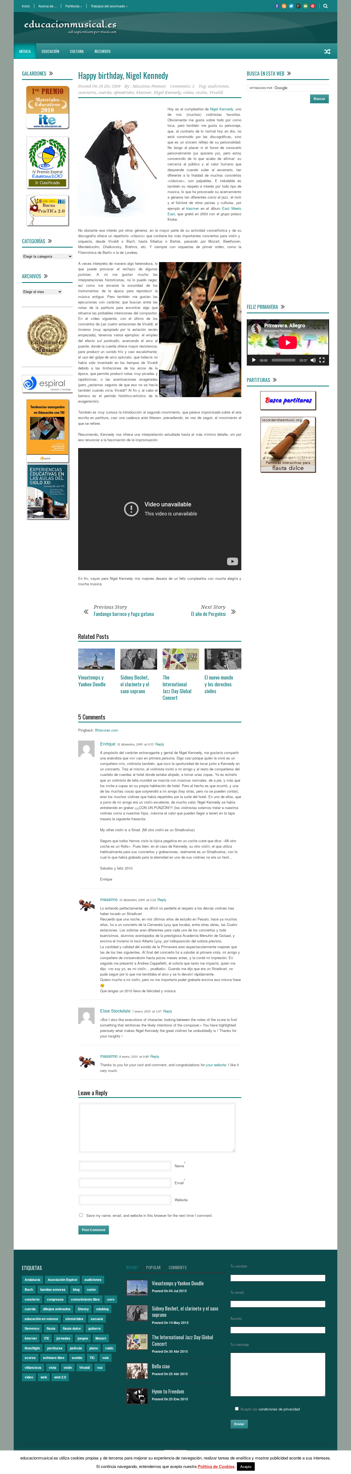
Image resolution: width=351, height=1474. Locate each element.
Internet (31, 1338)
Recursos (103, 51)
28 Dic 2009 (109, 86)
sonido (77, 1357)
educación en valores (41, 1318)
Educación (50, 51)
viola (52, 1367)
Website (181, 1199)
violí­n (201, 92)
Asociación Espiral (62, 1279)
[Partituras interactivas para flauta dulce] (288, 470)
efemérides (124, 92)
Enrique (107, 744)
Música (25, 51)
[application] (288, 342)
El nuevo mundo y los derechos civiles (219, 683)
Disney (83, 1308)
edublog (102, 1308)
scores (30, 1357)
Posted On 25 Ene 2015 (170, 1398)
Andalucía (32, 1279)
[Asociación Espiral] (47, 391)
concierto (87, 92)
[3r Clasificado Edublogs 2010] (47, 186)
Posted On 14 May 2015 (170, 1322)
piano (93, 1348)
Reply (159, 744)
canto (91, 1289)
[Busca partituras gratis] (288, 408)
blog (76, 1289)
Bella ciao (161, 1366)
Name (179, 1165)
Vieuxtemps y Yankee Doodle (92, 680)
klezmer (144, 92)
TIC (92, 1357)
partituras (55, 1348)
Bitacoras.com (106, 730)
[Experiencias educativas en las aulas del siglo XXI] (47, 517)
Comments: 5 (182, 86)
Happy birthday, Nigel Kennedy (123, 75)
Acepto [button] (245, 1466)
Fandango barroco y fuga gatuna (124, 613)
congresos (55, 1299)
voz (100, 1367)
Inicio (26, 6)
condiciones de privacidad (279, 1409)
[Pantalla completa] (322, 360)
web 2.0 (60, 1377)
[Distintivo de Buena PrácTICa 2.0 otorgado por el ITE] (47, 223)
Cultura (77, 51)
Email (179, 1182)
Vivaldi (216, 92)
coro (110, 1299)
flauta (51, 1328)
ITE (46, 1338)
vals (105, 1357)
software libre (53, 1357)
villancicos (33, 1367)
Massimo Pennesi (149, 86)
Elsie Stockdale (115, 1011)
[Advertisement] (229, 27)
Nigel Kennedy (167, 92)
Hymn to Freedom (168, 1391)
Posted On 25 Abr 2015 (170, 1373)
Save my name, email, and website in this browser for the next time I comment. (149, 1215)
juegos (83, 1338)
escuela (97, 1318)
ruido (109, 1348)
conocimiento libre (85, 1299)
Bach (29, 1289)
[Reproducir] (254, 360)
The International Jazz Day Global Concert (177, 687)
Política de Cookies (216, 1466)
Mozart (100, 1338)
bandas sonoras (53, 1289)
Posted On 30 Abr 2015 (170, 1351)
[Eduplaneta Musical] (47, 354)
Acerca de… (47, 6)
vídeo (188, 92)
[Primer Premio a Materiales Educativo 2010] (47, 128)
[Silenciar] (313, 360)
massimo (109, 899)
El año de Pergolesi (208, 613)
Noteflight (32, 1348)
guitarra (94, 1328)
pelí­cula (76, 1348)
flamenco (32, 1328)
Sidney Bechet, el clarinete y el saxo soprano (134, 683)
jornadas (63, 1338)
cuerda (105, 92)
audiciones (218, 86)
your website (216, 1064)
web (44, 1377)
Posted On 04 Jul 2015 (169, 1290)
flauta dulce (72, 1328)
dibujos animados (56, 1308)
